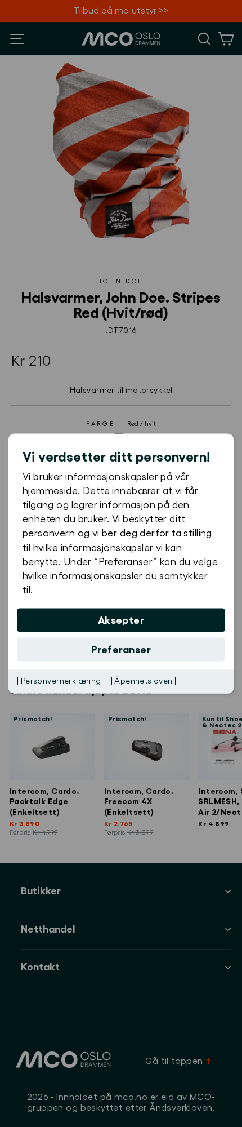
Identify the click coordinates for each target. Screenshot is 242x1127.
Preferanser (121, 650)
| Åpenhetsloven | (144, 681)
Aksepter (121, 620)
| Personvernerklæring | (61, 681)
